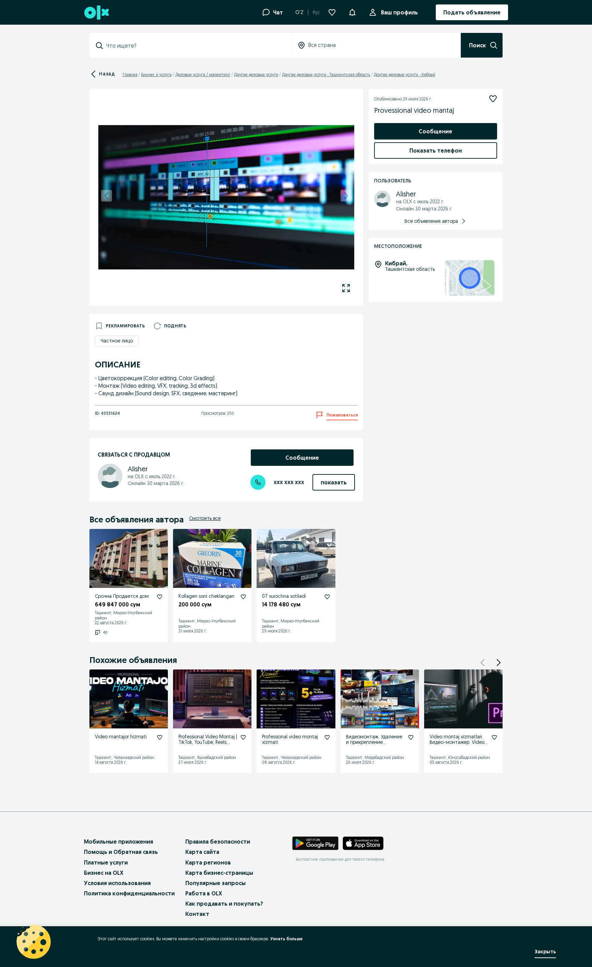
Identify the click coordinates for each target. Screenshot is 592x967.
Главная (130, 74)
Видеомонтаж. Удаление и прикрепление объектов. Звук (374, 742)
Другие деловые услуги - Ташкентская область (326, 74)
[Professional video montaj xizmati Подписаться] (327, 737)
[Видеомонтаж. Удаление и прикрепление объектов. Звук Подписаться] (411, 737)
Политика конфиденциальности (129, 893)
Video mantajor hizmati (121, 737)
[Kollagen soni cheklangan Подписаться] (243, 597)
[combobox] (194, 45)
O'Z (299, 12)
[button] (352, 11)
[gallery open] (346, 288)
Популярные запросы (215, 883)
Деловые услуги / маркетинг (202, 74)
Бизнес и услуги (156, 74)
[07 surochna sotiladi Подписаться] (327, 597)
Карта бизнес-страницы (219, 872)
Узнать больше (286, 938)
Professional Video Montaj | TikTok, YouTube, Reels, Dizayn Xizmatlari (207, 742)
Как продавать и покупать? (224, 903)
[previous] (106, 196)
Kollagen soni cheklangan (206, 596)
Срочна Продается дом (122, 596)
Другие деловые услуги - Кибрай (404, 74)
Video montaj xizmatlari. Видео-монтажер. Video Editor (457, 742)
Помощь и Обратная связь (121, 851)
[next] (346, 196)
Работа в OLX (203, 893)
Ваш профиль (399, 12)
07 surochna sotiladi (284, 596)
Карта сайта (202, 851)
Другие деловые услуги (256, 74)
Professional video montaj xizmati (290, 740)
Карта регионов (208, 862)
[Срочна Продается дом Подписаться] (159, 597)
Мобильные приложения (118, 841)
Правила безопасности (217, 841)
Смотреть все (205, 518)
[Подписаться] (493, 99)
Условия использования (117, 883)
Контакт (197, 913)
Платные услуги (106, 862)
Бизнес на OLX (103, 872)
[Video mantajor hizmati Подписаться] (159, 737)
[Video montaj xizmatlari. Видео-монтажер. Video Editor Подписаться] (494, 737)
